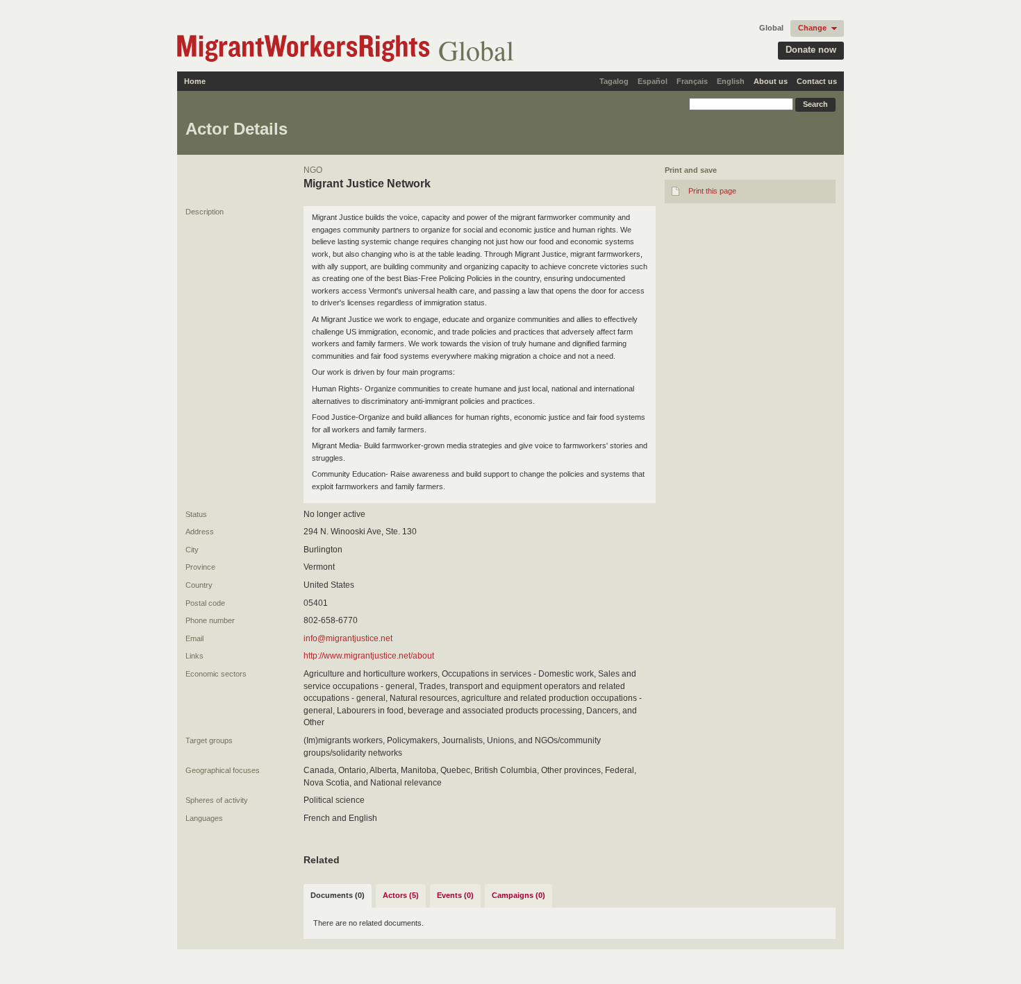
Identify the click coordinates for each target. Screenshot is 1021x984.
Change (812, 28)
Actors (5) (401, 895)
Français (692, 81)
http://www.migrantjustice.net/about (369, 656)
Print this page (712, 191)
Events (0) (455, 895)
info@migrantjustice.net (348, 638)
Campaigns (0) (518, 895)
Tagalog (614, 81)
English (731, 81)
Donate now (811, 49)
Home (195, 81)
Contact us (817, 81)
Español (652, 81)
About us (771, 81)
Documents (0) (337, 895)
